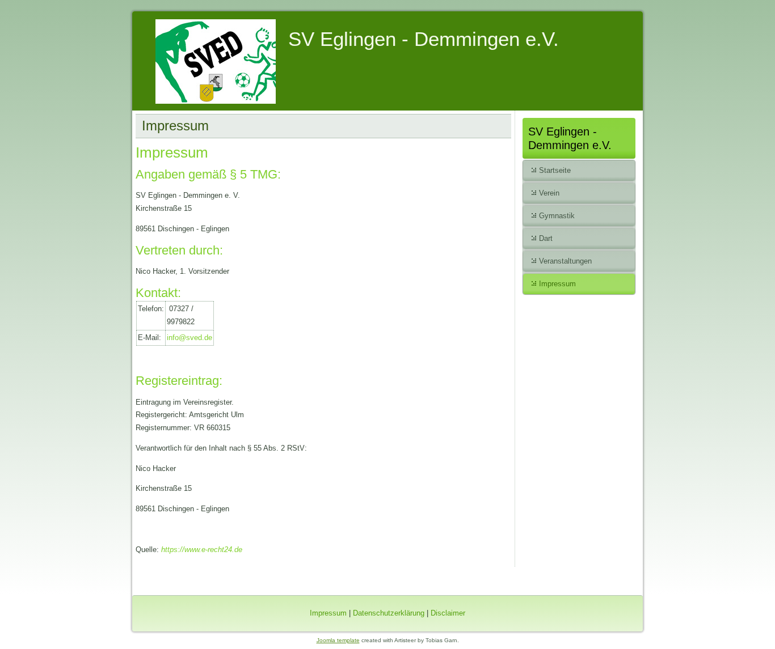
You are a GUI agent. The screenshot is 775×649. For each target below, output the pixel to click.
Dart (546, 238)
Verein (549, 193)
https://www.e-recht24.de (201, 549)
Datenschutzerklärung (388, 613)
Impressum (557, 283)
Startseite (555, 170)
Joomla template (338, 640)
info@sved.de (189, 337)
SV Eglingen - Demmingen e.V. (423, 39)
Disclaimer (448, 613)
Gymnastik (557, 215)
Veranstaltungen (565, 261)
